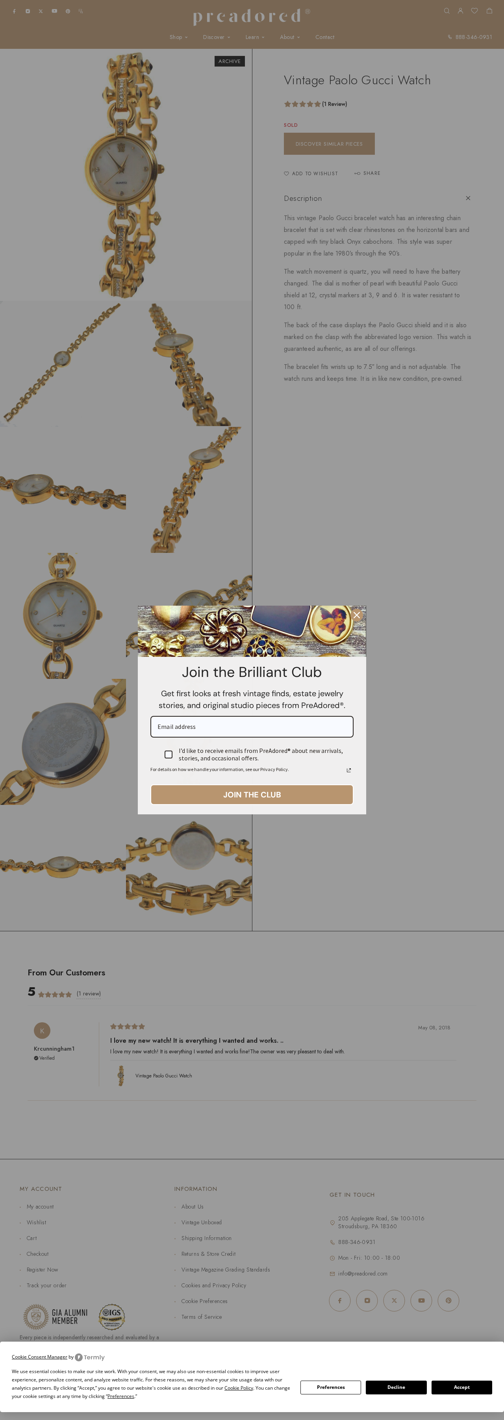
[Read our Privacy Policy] (349, 770)
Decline (396, 1387)
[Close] (356, 615)
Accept (462, 1387)
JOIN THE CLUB (252, 795)
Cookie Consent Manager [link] (39, 1356)
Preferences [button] (120, 1396)
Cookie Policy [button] (238, 1388)
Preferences (331, 1387)
